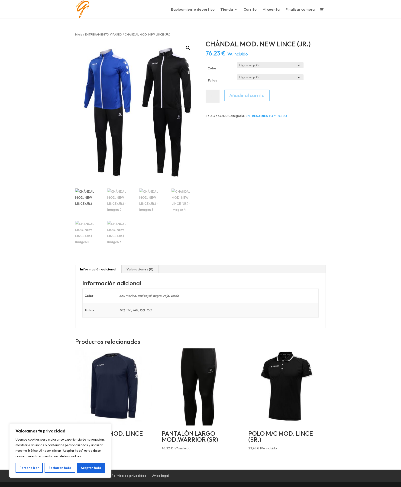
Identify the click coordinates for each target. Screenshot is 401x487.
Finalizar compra (300, 10)
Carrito (250, 10)
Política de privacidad (128, 476)
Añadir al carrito (247, 95)
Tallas (212, 80)
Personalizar (29, 468)
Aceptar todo (91, 468)
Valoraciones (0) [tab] (139, 269)
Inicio (78, 34)
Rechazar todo (60, 468)
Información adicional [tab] (98, 269)
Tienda (226, 10)
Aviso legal (160, 476)
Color (212, 68)
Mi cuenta (271, 10)
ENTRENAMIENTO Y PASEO (103, 34)
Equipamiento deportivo (193, 10)
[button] (188, 48)
